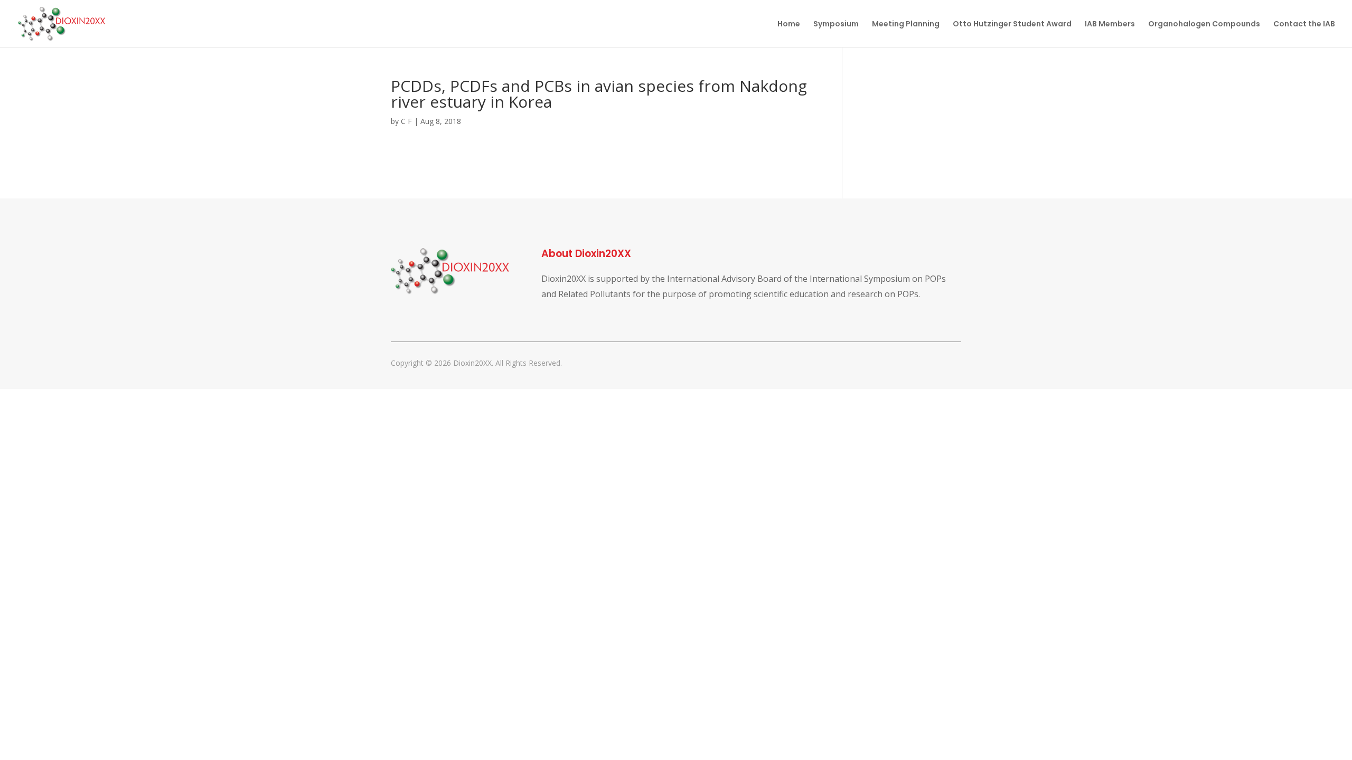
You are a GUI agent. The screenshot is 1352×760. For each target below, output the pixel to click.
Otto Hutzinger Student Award (1012, 24)
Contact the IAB (1304, 24)
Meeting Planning (906, 24)
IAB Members (1110, 24)
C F (406, 121)
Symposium (836, 24)
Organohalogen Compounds (1204, 24)
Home (788, 24)
